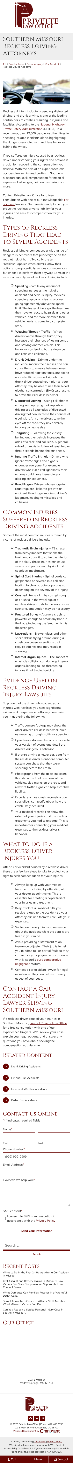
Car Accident (52, 64)
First (5, 1143)
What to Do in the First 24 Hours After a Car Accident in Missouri (36, 1274)
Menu (38, 1459)
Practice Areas (16, 64)
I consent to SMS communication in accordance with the (31, 1218)
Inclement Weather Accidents (29, 1089)
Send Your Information (36, 1231)
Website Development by (36, 1430)
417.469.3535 (54, 1451)
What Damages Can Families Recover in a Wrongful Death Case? (35, 1294)
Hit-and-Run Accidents (25, 1077)
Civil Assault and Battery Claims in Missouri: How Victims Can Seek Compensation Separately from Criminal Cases (33, 1284)
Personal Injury (35, 64)
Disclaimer (40, 1441)
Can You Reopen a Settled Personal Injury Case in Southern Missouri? (33, 1311)
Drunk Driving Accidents (26, 1066)
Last (40, 1143)
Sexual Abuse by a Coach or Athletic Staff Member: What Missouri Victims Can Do (34, 1302)
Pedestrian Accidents (24, 1100)
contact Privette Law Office (48, 1023)
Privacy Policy (45, 1220)
